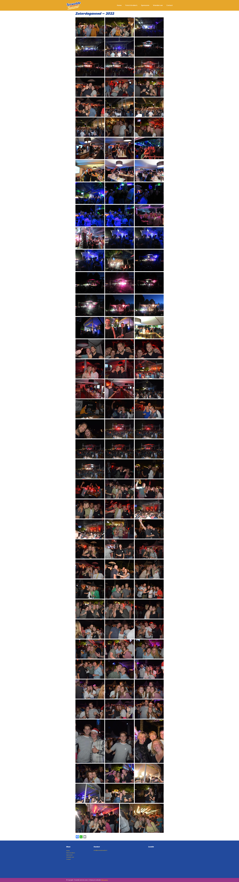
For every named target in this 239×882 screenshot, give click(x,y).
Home (119, 5)
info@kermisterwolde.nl (100, 850)
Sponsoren (145, 5)
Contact (169, 5)
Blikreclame (104, 880)
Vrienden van (158, 5)
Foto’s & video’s (131, 5)
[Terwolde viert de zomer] (83, 5)
